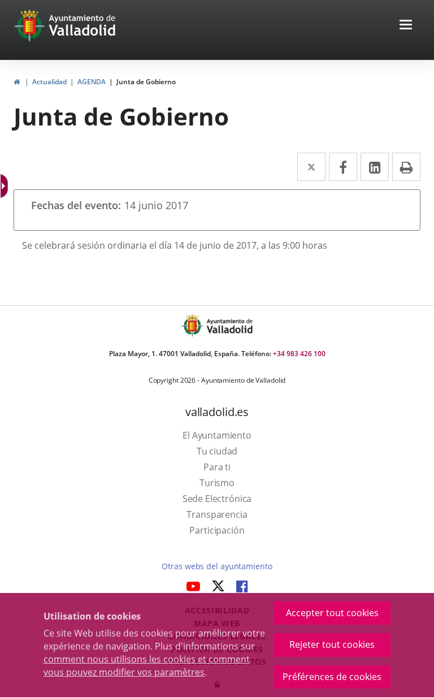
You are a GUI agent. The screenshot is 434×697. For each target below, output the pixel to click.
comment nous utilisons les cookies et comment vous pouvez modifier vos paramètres (147, 665)
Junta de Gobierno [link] (146, 81)
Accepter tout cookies (332, 613)
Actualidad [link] (49, 81)
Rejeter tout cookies (332, 644)
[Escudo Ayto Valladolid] (193, 325)
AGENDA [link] (91, 81)
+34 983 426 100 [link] (299, 353)
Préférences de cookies (332, 676)
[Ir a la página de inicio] (31, 25)
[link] (17, 81)
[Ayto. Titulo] (229, 325)
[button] (405, 25)
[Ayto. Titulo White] (82, 25)
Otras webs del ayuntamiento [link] (217, 566)
